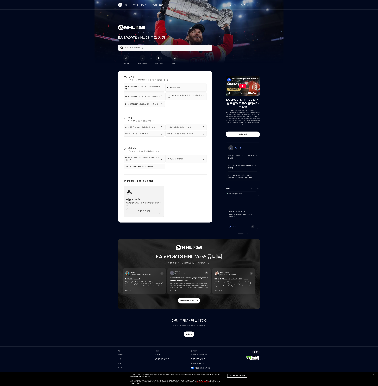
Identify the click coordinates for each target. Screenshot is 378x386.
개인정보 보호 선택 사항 (202, 368)
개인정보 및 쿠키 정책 (203, 382)
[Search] (257, 4)
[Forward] (257, 188)
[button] (189, 300)
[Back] (251, 188)
